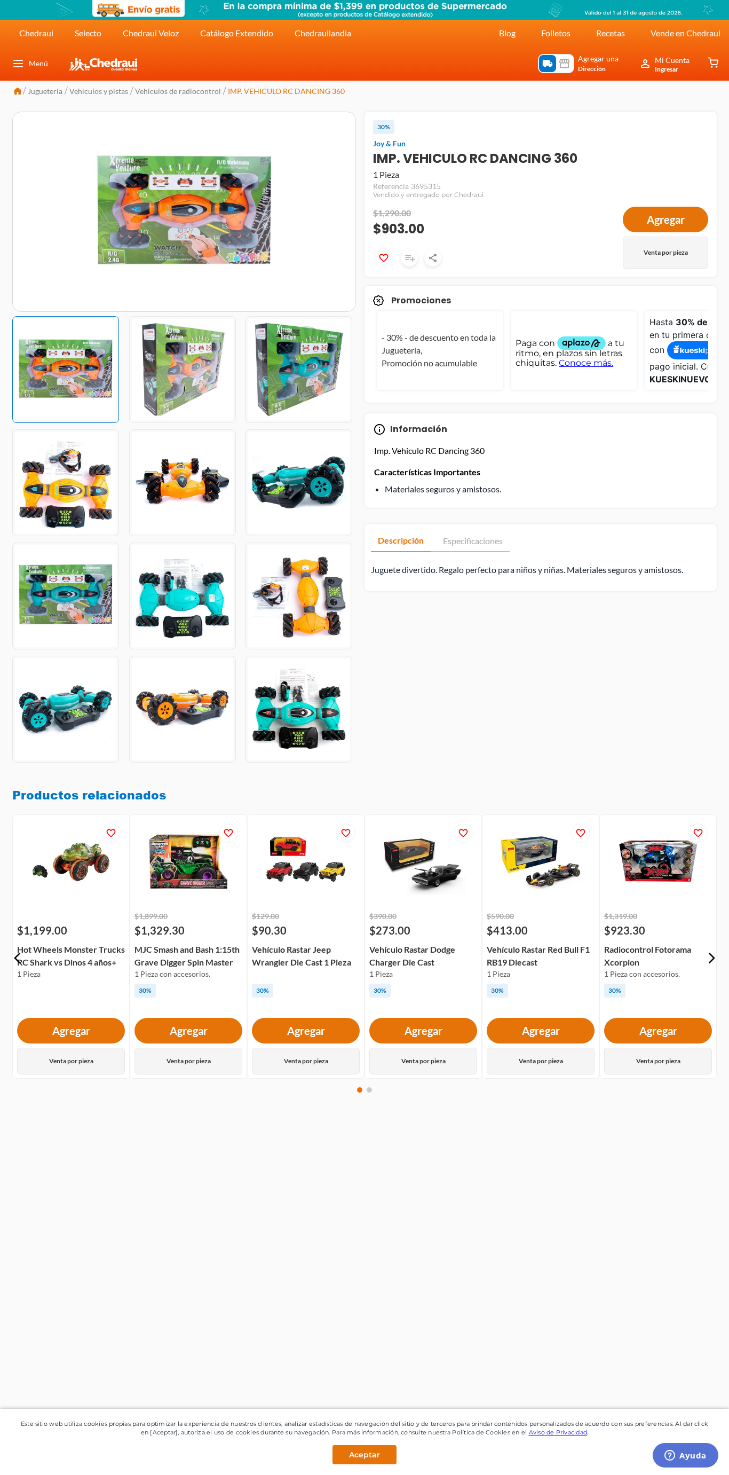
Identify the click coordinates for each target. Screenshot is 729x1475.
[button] (17, 958)
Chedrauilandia (323, 33)
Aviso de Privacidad (558, 1432)
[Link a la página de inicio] (17, 92)
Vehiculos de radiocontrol (178, 91)
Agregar (666, 219)
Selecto (88, 33)
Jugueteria (45, 91)
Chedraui (36, 33)
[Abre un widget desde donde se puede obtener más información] (685, 1456)
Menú (38, 63)
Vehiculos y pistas (98, 91)
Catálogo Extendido (236, 33)
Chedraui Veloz (151, 33)
